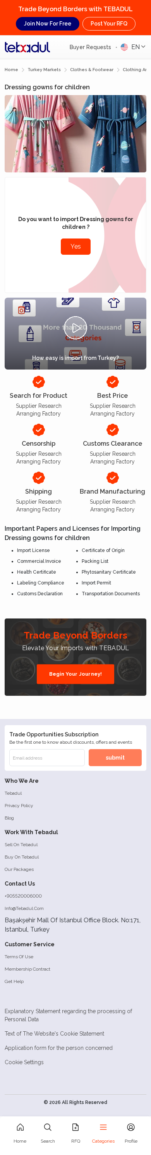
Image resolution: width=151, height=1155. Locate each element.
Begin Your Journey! (75, 674)
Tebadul (13, 793)
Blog (9, 818)
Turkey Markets (44, 69)
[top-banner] (27, 47)
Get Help (14, 981)
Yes (75, 246)
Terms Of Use (19, 956)
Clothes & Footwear (91, 69)
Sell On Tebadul (21, 844)
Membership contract (27, 969)
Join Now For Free (47, 23)
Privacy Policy (19, 805)
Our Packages (19, 869)
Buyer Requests (91, 47)
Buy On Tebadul (22, 857)
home (11, 69)
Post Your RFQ (109, 23)
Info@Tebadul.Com (24, 908)
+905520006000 (23, 896)
